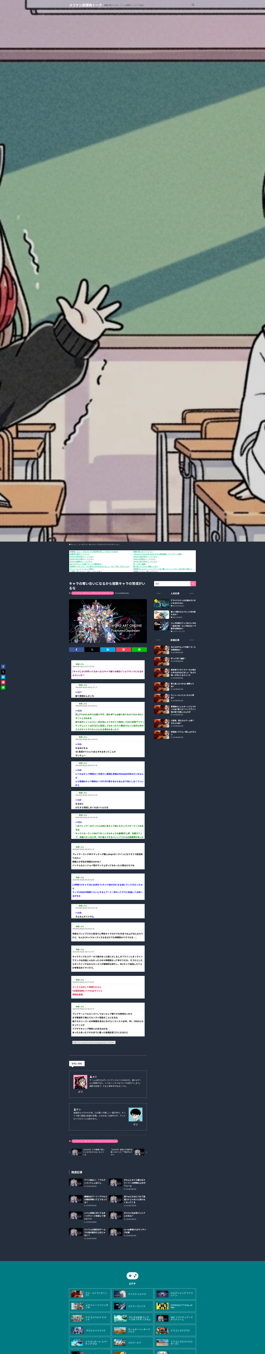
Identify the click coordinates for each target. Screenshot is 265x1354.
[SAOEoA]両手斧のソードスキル (82, 556)
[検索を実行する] (193, 583)
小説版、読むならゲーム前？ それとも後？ (86, 571)
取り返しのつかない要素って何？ (145, 566)
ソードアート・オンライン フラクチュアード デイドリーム (92, 593)
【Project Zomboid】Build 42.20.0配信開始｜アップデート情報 (157, 554)
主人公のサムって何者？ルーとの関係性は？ (86, 564)
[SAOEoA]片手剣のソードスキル (145, 561)
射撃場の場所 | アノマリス (79, 554)
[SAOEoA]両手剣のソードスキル (145, 556)
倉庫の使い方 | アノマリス (143, 551)
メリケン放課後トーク (85, 5)
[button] (76, 649)
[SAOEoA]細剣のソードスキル (81, 561)
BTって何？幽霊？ (140, 564)
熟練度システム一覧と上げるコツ (145, 571)
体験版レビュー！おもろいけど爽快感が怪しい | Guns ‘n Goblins (94, 551)
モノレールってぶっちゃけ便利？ (82, 569)
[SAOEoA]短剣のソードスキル (144, 559)
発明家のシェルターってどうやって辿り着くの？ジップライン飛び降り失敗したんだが (165, 569)
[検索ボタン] (193, 5)
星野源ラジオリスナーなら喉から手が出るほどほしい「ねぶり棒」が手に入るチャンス (102, 566)
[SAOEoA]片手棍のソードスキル (82, 559)
